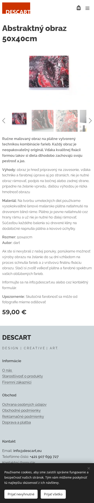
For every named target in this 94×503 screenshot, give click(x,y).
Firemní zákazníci (16, 382)
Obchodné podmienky (21, 410)
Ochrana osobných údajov (24, 404)
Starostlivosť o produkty (22, 376)
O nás (7, 370)
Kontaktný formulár (18, 462)
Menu (87, 8)
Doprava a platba (16, 422)
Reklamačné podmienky (23, 416)
